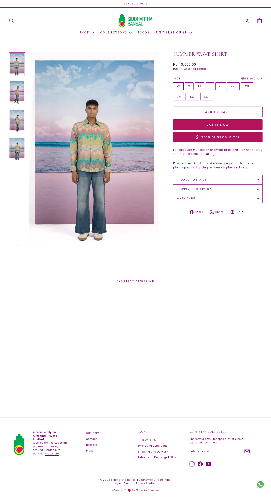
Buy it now (218, 124)
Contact (91, 439)
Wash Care (186, 198)
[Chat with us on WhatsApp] (260, 485)
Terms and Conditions (152, 445)
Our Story (92, 433)
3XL (247, 86)
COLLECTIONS (114, 32)
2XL (233, 86)
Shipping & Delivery (194, 189)
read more (52, 453)
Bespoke (91, 445)
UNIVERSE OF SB (172, 32)
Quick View (38, 379)
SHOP (85, 32)
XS (178, 86)
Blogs (89, 450)
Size (218, 78)
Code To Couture (147, 490)
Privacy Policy (147, 440)
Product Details (191, 179)
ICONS (144, 32)
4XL (179, 97)
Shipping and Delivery (153, 451)
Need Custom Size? (220, 137)
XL (220, 86)
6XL (207, 97)
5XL (193, 97)
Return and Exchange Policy (157, 457)
